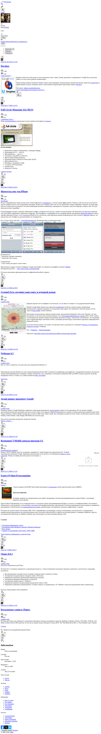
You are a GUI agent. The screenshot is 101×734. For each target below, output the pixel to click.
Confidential (8, 709)
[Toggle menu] (1, 2)
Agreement (8, 707)
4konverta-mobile (86, 213)
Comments (22, 41)
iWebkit (67, 267)
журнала (48, 121)
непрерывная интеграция (31, 507)
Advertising (8, 717)
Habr (11, 732)
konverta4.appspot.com (29, 220)
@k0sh (6, 27)
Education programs (11, 721)
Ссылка (3, 626)
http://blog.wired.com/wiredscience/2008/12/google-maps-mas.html (55, 333)
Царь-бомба (36, 310)
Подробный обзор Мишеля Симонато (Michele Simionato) (21, 527)
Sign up (7, 680)
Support (15, 730)
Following (9, 53)
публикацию (52, 487)
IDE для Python (40, 375)
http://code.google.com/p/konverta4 (28, 269)
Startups (7, 723)
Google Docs (94, 83)
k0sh (2, 62)
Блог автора (6, 529)
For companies (9, 704)
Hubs (6, 690)
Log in (7, 678)
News (16, 41)
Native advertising (10, 719)
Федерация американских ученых (73, 316)
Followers (8, 51)
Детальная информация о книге (12, 525)
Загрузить (4, 379)
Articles (8, 41)
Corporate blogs (10, 716)
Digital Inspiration (44, 330)
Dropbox (79, 84)
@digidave (34, 330)
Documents (8, 706)
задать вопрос (54, 410)
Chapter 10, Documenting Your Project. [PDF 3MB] (18, 530)
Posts (13, 41)
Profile (3, 41)
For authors (8, 702)
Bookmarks (10, 49)
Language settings (7, 730)
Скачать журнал (6, 171)
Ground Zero (60, 307)
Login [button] (3, 12)
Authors (7, 692)
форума (86, 215)
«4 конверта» (46, 203)
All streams (7, 2)
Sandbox (7, 694)
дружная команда (11, 121)
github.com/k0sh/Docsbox (32, 88)
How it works (9, 700)
